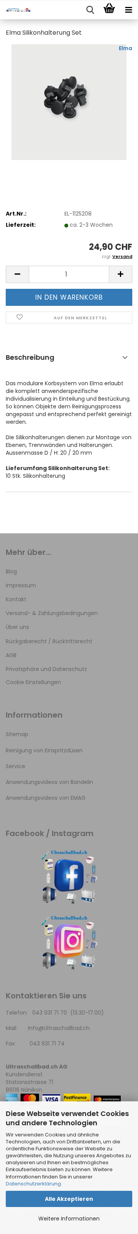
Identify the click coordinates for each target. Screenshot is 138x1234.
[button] (17, 274)
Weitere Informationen (69, 1218)
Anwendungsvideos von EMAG (45, 798)
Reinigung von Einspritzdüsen (44, 750)
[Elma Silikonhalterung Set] (69, 102)
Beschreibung (30, 357)
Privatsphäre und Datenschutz (46, 669)
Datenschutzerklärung (33, 1183)
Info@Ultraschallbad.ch (59, 1028)
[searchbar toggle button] (90, 10)
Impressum (21, 585)
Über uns (17, 627)
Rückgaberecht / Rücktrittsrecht (49, 641)
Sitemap (17, 734)
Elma (125, 48)
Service (15, 766)
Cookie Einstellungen (33, 682)
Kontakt (16, 599)
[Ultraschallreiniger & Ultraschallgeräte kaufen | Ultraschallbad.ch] (15, 10)
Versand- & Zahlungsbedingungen (52, 613)
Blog (11, 571)
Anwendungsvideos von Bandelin (49, 782)
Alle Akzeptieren (69, 1199)
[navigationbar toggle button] (128, 10)
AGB (11, 655)
